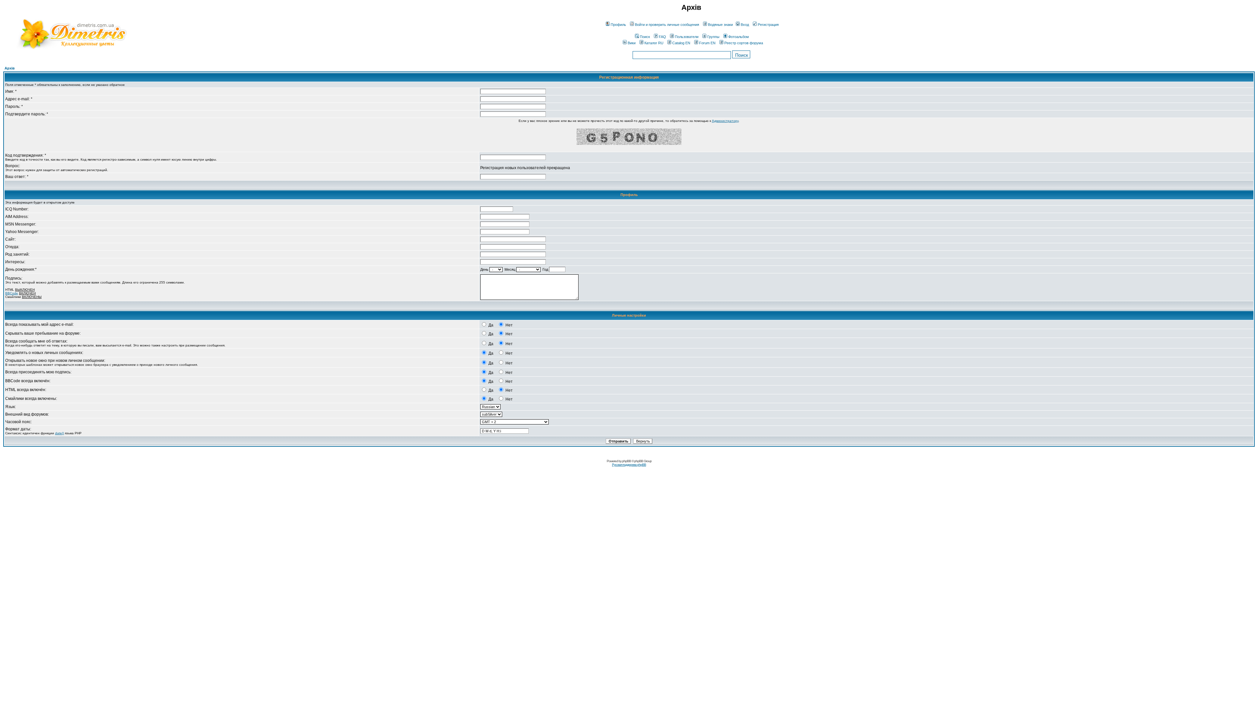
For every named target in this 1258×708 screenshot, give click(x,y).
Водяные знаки (720, 25)
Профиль (618, 25)
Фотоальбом (738, 37)
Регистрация (768, 25)
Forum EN (707, 43)
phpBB (626, 461)
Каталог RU (653, 43)
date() (59, 433)
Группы (713, 37)
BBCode (11, 293)
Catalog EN (681, 43)
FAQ (662, 37)
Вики (632, 43)
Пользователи (686, 37)
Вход (745, 25)
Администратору (725, 121)
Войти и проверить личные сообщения (667, 25)
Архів (10, 68)
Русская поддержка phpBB (629, 464)
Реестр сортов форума (743, 43)
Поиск (645, 37)
